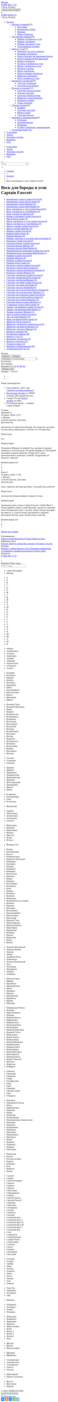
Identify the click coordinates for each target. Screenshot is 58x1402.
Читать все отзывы (9, 531)
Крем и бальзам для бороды (30, 73)
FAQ (8, 142)
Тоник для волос (25, 103)
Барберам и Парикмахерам (24, 117)
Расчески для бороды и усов (30, 63)
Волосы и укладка (20, 88)
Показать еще (7, 369)
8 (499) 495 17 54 (8, 5)
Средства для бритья (26, 83)
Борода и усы (18, 49)
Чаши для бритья (25, 34)
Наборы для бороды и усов (29, 39)
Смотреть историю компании (20, 390)
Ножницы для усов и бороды (30, 51)
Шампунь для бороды (27, 76)
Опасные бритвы (25, 122)
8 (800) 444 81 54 (8, 15)
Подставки (22, 27)
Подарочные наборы (21, 37)
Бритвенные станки (26, 29)
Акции (9, 135)
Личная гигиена (19, 105)
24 (18, 366)
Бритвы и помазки (20, 24)
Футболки (22, 120)
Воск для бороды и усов (28, 78)
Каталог (10, 22)
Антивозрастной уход (22, 130)
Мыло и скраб (23, 113)
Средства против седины (28, 95)
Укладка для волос (25, 93)
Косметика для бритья (22, 81)
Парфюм (21, 108)
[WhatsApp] (14, 1399)
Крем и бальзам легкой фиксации (32, 59)
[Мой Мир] (10, 1399)
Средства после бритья (27, 86)
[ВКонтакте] (2, 1399)
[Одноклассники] (6, 1399)
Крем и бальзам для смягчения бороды (35, 56)
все (23, 366)
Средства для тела (25, 115)
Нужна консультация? (11, 10)
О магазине (11, 132)
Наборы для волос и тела (28, 44)
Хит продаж (6, 364)
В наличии (6, 361)
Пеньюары (22, 125)
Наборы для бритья (26, 41)
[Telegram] (17, 1399)
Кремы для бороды (26, 61)
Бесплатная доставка (15, 393)
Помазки (21, 32)
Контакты (11, 139)
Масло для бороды (25, 71)
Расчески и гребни (25, 100)
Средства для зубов (26, 110)
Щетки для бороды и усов (29, 66)
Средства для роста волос (29, 90)
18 (15, 366)
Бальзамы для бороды (27, 54)
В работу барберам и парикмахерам (33, 127)
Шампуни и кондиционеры (29, 98)
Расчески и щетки (25, 68)
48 (21, 366)
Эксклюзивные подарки (28, 46)
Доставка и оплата (14, 137)
